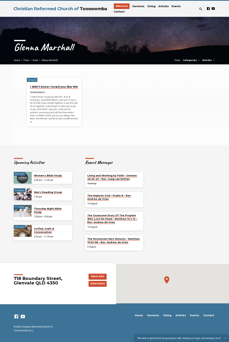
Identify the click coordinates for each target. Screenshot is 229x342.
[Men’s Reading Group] (23, 194)
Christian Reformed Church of (60, 8)
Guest (35, 60)
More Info (97, 276)
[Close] (225, 338)
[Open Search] (201, 9)
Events (176, 6)
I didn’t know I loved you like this (54, 86)
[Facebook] (208, 8)
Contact (119, 11)
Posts (26, 60)
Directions (98, 283)
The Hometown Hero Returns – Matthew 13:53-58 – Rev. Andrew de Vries (113, 240)
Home (17, 60)
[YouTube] (213, 8)
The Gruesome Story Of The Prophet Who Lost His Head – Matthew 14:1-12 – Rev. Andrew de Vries (112, 219)
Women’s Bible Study (48, 175)
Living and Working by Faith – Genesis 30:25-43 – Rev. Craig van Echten (112, 177)
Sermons (138, 6)
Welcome (122, 5)
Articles (163, 6)
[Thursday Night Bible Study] (23, 211)
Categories (190, 60)
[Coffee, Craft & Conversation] (23, 231)
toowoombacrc (37, 92)
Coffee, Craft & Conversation (44, 230)
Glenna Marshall (50, 60)
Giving (151, 6)
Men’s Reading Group (48, 192)
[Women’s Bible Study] (23, 178)
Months (207, 60)
